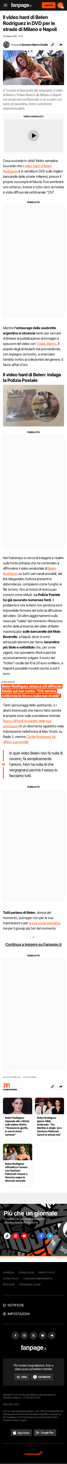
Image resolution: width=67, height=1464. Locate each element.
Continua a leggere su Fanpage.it (33, 944)
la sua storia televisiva (44, 923)
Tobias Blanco (46, 344)
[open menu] (4, 5)
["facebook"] (41, 1236)
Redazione (9, 1284)
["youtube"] (24, 1236)
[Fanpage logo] (21, 5)
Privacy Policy (46, 1272)
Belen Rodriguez (12, 1077)
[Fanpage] (33, 1348)
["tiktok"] (7, 1236)
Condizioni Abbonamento (37, 1278)
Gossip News (29, 1077)
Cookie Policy (11, 1278)
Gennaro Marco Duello (34, 44)
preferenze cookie (30, 1284)
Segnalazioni (26, 1272)
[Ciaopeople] (33, 1453)
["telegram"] (50, 1236)
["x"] (32, 1236)
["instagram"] (15, 1236)
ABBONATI (48, 5)
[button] (60, 44)
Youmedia (8, 1272)
